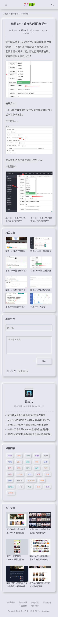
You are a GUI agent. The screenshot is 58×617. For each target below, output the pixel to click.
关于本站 (23, 602)
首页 (6, 14)
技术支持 (31, 481)
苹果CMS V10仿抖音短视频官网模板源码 (28, 425)
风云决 (14, 30)
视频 (45, 468)
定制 (28, 462)
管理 (42, 481)
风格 (29, 487)
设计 (19, 462)
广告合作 (23, 606)
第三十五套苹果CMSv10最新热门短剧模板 (28, 429)
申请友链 (47, 602)
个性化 (19, 474)
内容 (37, 468)
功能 (10, 462)
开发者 (19, 481)
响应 (38, 487)
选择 (10, 474)
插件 (10, 468)
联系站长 (11, 602)
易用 (47, 487)
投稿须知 (35, 602)
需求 (28, 468)
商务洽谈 (35, 606)
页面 (38, 474)
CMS (10, 456)
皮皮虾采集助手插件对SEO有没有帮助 (26, 415)
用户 (46, 456)
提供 (45, 462)
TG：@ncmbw (43, 611)
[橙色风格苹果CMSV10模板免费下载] (40, 573)
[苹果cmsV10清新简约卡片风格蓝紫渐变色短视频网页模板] (40, 547)
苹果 (28, 456)
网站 (19, 456)
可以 (29, 474)
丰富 (20, 487)
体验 (37, 462)
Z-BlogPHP (23, 611)
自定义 (11, 487)
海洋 (47, 474)
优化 (19, 468)
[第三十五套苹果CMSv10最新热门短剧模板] (17, 547)
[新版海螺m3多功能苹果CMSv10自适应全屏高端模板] (17, 520)
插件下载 (14, 14)
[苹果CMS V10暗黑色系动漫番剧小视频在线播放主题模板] (17, 573)
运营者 (11, 493)
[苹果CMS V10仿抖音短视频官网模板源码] (40, 520)
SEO (10, 481)
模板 (37, 456)
